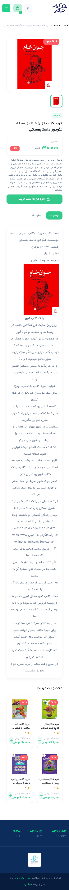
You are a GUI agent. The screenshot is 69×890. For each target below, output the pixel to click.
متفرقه (57, 25)
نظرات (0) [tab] (36, 215)
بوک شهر (18, 650)
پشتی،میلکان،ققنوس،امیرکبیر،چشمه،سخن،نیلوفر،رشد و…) (34, 373)
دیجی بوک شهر (47, 481)
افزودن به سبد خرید (32, 199)
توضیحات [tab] (54, 215)
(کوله (41, 366)
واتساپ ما (32, 555)
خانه (66, 25)
